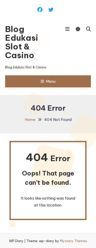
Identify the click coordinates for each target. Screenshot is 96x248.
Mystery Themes (73, 241)
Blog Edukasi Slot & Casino (21, 42)
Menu (51, 81)
